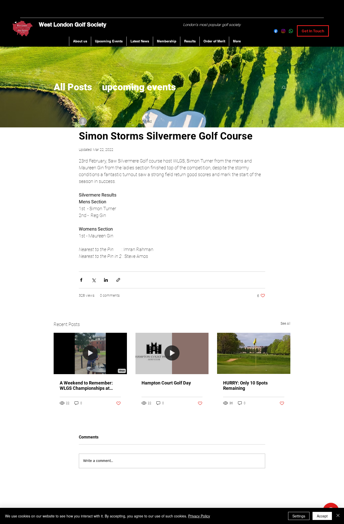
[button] (284, 87)
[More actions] (262, 121)
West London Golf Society (72, 24)
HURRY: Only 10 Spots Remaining (245, 385)
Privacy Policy (199, 515)
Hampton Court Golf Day (166, 382)
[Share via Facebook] (81, 280)
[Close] (338, 516)
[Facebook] (275, 31)
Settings (298, 515)
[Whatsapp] (290, 31)
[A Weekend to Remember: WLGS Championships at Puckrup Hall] (90, 353)
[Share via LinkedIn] (106, 280)
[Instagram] (283, 31)
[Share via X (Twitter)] (93, 280)
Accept (322, 515)
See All (285, 323)
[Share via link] (118, 280)
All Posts (73, 87)
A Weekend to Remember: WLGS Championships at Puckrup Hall (86, 385)
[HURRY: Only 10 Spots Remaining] (253, 353)
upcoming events (139, 87)
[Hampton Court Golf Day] (172, 353)
